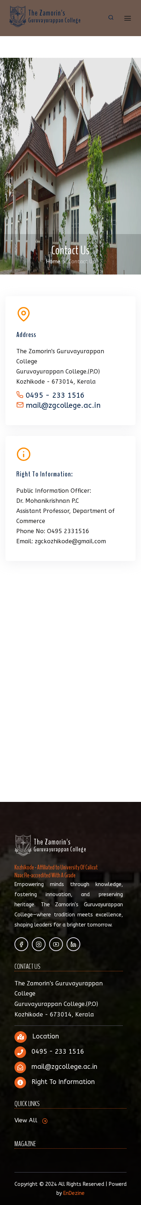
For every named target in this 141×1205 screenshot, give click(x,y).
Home (53, 262)
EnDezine (74, 1193)
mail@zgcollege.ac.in (63, 405)
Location (45, 1036)
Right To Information (63, 1082)
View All (25, 1120)
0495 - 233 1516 (54, 395)
